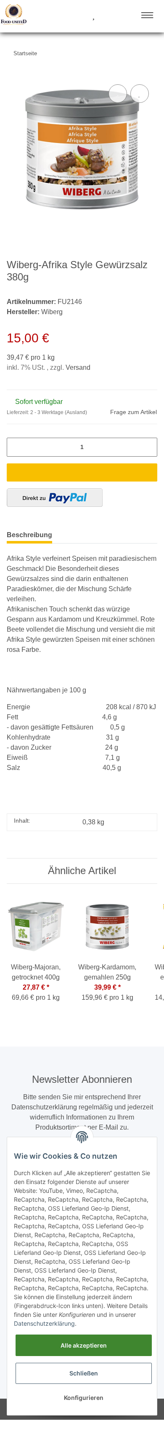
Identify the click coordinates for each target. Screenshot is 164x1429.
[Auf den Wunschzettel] (139, 93)
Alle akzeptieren (84, 1345)
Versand (78, 367)
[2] (55, 497)
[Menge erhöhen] (148, 447)
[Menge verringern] (15, 447)
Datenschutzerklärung (44, 1323)
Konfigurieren (83, 1397)
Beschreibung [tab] (29, 534)
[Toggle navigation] (147, 15)
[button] (61, 16)
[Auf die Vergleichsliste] (117, 93)
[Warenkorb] (108, 16)
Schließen (83, 1373)
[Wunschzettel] (93, 16)
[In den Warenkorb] (82, 472)
